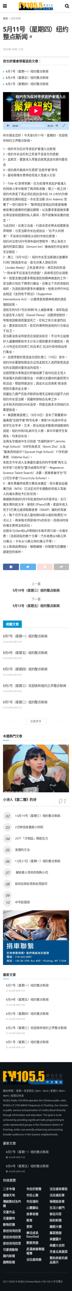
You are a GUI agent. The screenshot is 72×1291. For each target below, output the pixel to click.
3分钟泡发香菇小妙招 (29, 827)
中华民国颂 (22, 902)
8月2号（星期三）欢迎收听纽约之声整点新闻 (34, 685)
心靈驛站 (32, 1208)
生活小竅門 (57, 1208)
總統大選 (56, 1226)
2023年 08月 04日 (13, 658)
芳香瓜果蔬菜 (59, 1252)
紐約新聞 (16, 18)
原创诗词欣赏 (12, 1231)
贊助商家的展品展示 (59, 1260)
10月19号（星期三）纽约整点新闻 (37, 816)
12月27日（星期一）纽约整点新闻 (37, 861)
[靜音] (57, 126)
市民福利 (32, 1201)
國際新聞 (9, 1262)
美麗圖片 (56, 1239)
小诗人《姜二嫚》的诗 (19, 799)
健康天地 (9, 1195)
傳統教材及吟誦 (12, 1204)
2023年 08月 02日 (13, 691)
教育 (29, 1220)
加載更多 (36, 721)
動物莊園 (9, 1224)
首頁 (5, 18)
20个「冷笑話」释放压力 (31, 838)
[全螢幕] (64, 126)
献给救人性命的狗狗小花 (31, 872)
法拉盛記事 (57, 1195)
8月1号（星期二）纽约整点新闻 (25, 702)
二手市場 (9, 1189)
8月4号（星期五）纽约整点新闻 (27, 77)
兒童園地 (9, 1218)
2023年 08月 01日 (13, 708)
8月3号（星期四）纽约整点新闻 (27, 84)
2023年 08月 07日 (13, 642)
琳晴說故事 (57, 1201)
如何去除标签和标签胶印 (31, 884)
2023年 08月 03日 (13, 675)
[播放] (8, 126)
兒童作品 (9, 1212)
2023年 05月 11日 (13, 49)
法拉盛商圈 (33, 1259)
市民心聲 (32, 1195)
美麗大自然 (57, 1245)
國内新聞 (9, 1256)
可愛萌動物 (10, 1250)
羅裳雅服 (56, 1233)
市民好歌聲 (33, 1189)
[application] (36, 111)
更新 (29, 1226)
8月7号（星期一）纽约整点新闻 (27, 71)
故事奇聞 (32, 1214)
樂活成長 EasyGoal (32, 1234)
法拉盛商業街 (59, 1189)
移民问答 (56, 1214)
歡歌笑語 (32, 1243)
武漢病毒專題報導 (35, 1251)
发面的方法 (22, 850)
